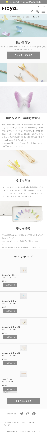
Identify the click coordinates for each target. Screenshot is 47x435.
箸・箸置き (26, 17)
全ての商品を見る (23, 401)
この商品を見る (10, 285)
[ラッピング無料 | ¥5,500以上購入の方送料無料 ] (25, 2)
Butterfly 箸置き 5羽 (11, 353)
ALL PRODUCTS (14, 17)
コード (4, 278)
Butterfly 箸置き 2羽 (11, 327)
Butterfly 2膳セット (10, 275)
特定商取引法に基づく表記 (15, 422)
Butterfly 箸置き (9, 301)
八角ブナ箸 (7, 379)
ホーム (4, 17)
